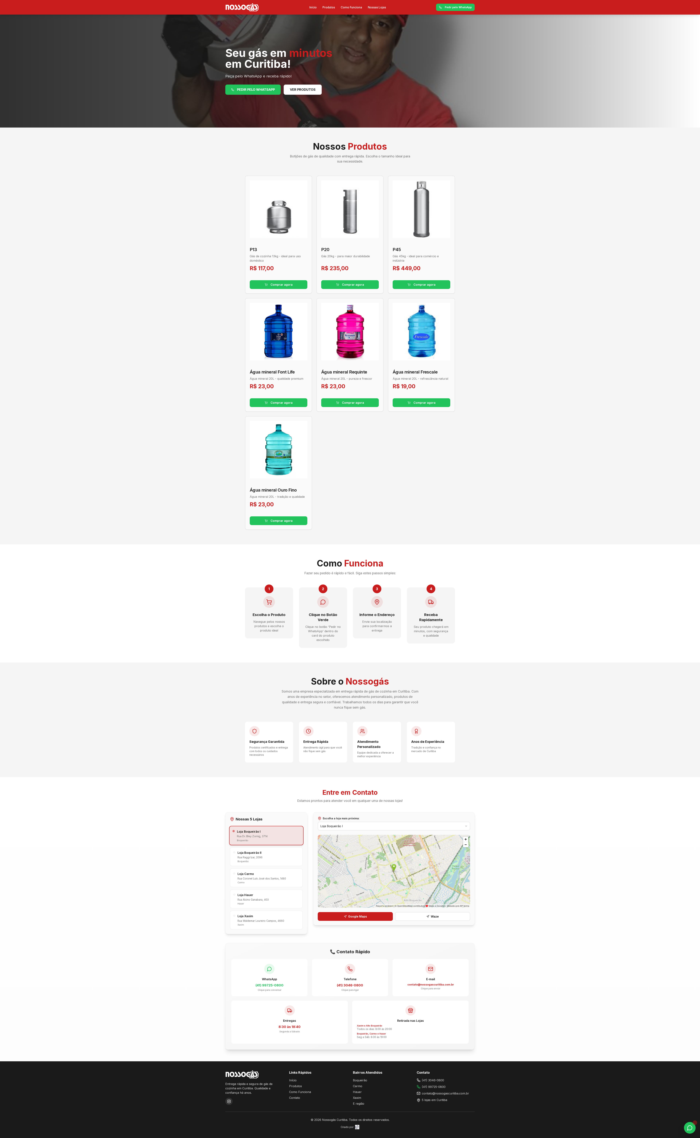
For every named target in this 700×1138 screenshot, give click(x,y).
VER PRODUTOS (303, 89)
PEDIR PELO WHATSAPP (256, 89)
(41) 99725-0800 (434, 1087)
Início (313, 7)
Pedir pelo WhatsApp (458, 7)
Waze (435, 916)
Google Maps (357, 916)
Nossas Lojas (377, 7)
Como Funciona (351, 7)
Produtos (328, 7)
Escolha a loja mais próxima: (341, 818)
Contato (294, 1098)
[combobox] (394, 826)
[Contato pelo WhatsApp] (690, 1128)
